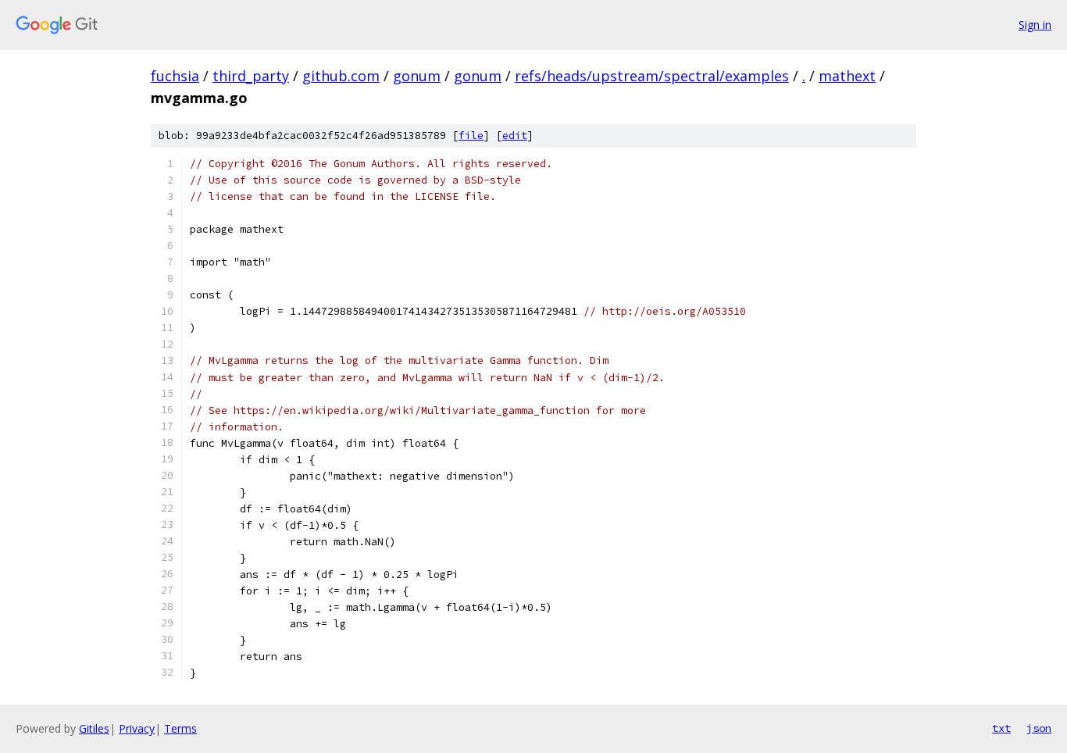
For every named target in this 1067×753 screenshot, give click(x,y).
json (1038, 728)
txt (1001, 728)
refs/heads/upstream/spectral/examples (652, 75)
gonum (417, 75)
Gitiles (94, 728)
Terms (180, 728)
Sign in (1035, 24)
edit (514, 135)
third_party (250, 75)
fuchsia (175, 75)
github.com (341, 75)
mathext (847, 75)
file (471, 135)
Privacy (137, 728)
